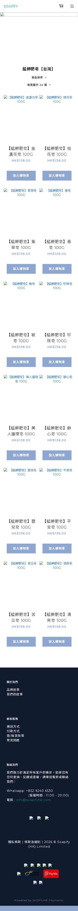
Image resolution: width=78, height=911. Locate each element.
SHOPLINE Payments (47, 900)
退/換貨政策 (15, 736)
